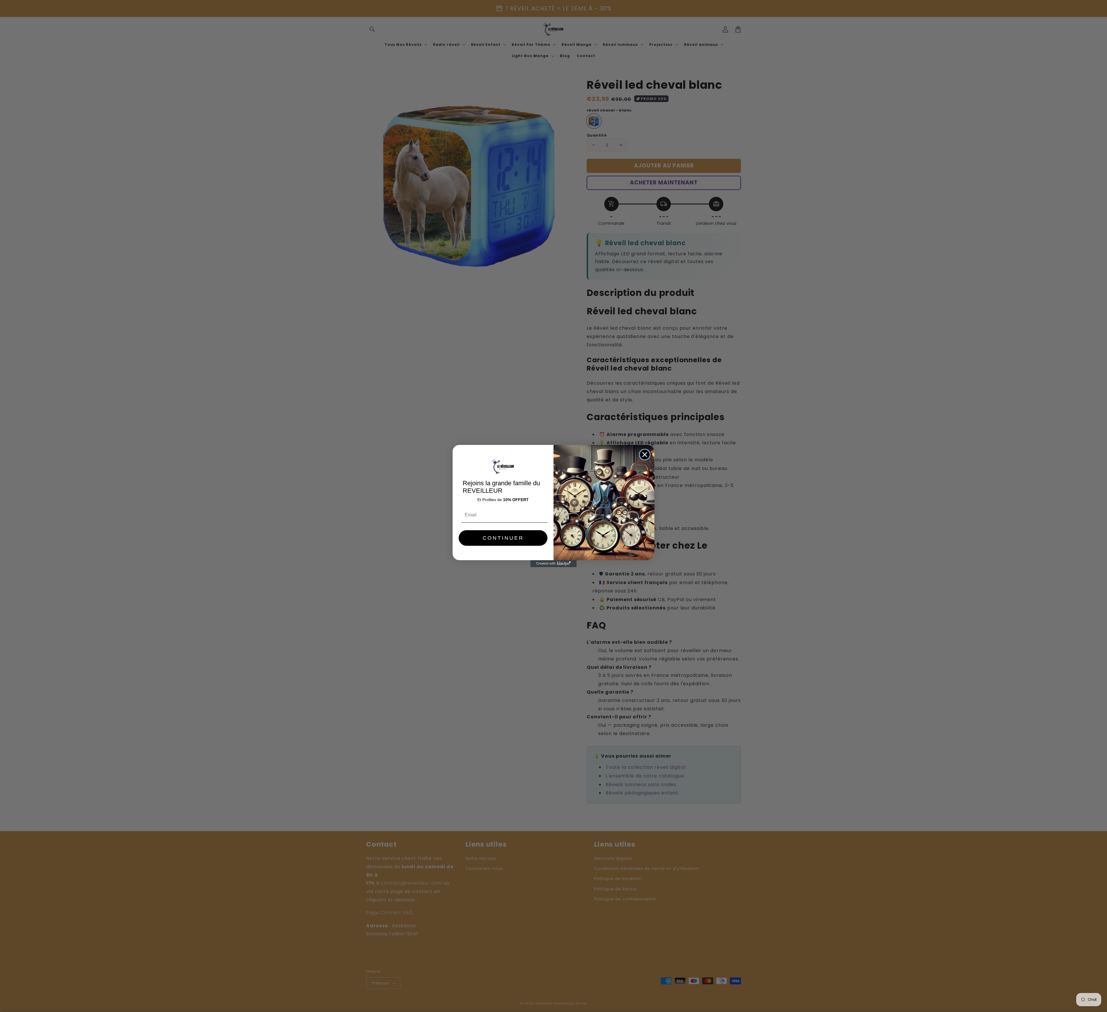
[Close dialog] (645, 455)
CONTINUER (503, 538)
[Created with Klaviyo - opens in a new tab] (553, 563)
